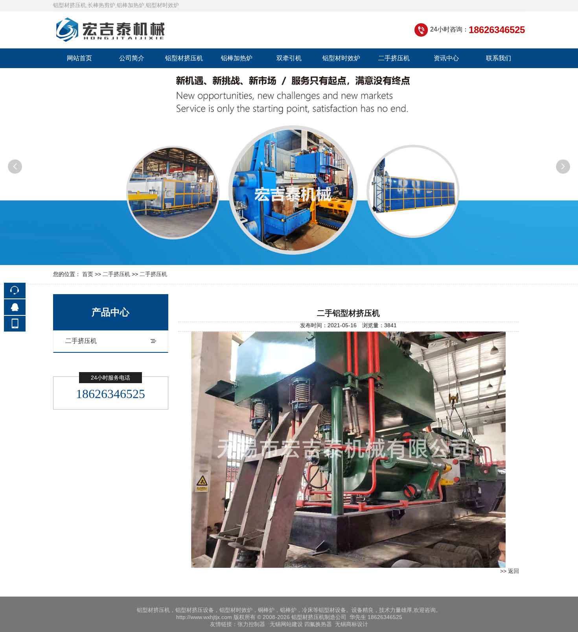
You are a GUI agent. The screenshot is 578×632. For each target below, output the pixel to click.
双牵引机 (289, 58)
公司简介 (131, 58)
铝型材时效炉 (341, 58)
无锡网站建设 (286, 624)
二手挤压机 (394, 58)
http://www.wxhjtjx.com (204, 617)
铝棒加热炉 (236, 58)
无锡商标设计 (351, 624)
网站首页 (79, 58)
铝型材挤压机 (184, 58)
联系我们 (498, 58)
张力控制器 (251, 624)
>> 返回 (509, 571)
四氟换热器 (318, 624)
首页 (87, 274)
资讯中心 (446, 58)
